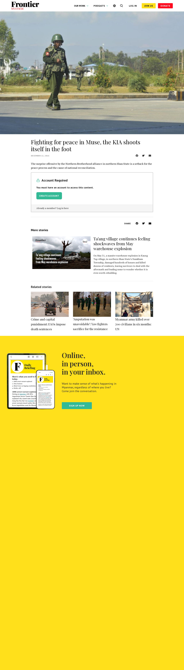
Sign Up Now (77, 405)
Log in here (63, 208)
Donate (165, 5)
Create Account (49, 195)
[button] (137, 155)
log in (133, 5)
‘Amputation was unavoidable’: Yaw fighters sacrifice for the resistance (90, 324)
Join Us (148, 5)
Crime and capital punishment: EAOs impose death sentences (48, 324)
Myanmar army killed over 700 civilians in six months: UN (133, 324)
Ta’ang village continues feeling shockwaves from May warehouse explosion (121, 243)
